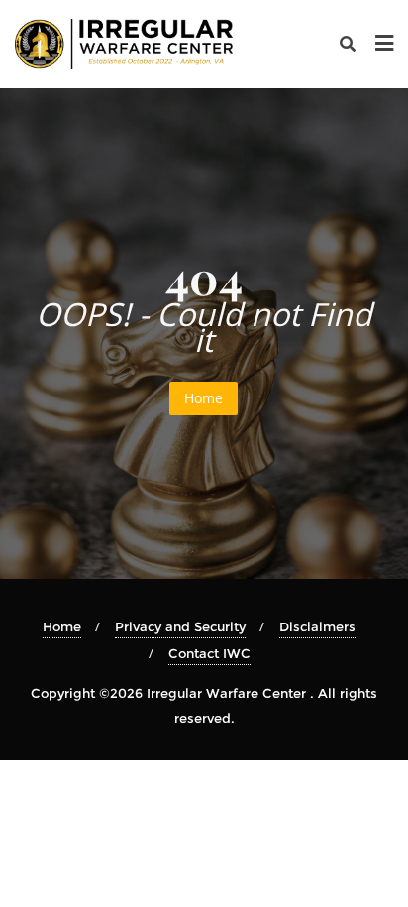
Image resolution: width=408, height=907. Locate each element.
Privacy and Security (180, 626)
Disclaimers (317, 626)
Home (203, 398)
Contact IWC (209, 653)
